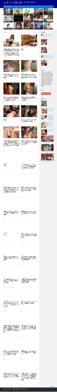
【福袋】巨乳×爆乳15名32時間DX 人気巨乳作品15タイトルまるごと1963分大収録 (29, 281)
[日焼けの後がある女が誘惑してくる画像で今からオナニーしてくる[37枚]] (29, 89)
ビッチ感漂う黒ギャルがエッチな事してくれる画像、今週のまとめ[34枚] (11, 281)
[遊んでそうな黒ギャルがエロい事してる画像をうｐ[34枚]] (29, 293)
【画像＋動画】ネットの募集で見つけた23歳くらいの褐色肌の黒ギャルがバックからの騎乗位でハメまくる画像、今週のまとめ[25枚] (29, 376)
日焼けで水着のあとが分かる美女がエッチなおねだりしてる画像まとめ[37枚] (29, 142)
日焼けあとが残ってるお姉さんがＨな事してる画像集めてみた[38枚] (10, 213)
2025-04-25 (22, 122)
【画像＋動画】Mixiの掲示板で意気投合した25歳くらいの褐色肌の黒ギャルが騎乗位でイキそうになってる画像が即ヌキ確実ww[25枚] (11, 328)
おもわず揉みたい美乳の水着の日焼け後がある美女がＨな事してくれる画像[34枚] (29, 258)
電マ (45, 84)
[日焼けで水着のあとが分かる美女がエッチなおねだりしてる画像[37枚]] (29, 225)
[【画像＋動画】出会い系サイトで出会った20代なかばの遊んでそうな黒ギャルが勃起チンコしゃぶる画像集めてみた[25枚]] (11, 179)
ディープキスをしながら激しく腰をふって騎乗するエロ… (47, 142)
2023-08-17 (5, 307)
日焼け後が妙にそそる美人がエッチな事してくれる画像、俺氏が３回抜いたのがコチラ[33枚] (28, 327)
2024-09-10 (5, 193)
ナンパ (52, 74)
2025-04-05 (5, 166)
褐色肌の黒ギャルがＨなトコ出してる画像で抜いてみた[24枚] (28, 212)
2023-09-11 (22, 283)
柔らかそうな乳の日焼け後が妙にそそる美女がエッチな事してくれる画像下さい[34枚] (11, 99)
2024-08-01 (5, 235)
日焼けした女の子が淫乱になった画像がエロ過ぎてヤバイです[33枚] (11, 258)
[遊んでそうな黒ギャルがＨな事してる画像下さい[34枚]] (29, 111)
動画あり (43, 79)
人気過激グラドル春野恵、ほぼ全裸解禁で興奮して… (47, 152)
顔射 (47, 84)
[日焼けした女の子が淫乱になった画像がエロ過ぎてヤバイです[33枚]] (11, 248)
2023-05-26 (22, 304)
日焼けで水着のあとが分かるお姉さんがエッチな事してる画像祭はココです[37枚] (28, 189)
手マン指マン (43, 80)
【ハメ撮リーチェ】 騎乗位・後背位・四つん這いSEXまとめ (19, 2)
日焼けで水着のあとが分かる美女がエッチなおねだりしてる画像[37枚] (29, 236)
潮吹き (49, 80)
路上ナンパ (43, 84)
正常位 (46, 80)
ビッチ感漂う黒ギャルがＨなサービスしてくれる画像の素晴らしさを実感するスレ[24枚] (28, 166)
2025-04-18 (5, 146)
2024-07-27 (22, 238)
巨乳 (50, 79)
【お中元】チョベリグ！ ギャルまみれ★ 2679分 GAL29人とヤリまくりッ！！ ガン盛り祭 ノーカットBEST (11, 304)
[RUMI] (11, 156)
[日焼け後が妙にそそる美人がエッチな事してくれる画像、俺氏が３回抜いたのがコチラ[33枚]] (29, 317)
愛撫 (52, 79)
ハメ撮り (47, 75)
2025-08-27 (22, 101)
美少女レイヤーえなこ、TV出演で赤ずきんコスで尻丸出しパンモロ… (47, 161)
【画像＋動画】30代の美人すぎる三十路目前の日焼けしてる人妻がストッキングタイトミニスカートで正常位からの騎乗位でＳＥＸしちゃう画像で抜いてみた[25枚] (11, 52)
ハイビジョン (43, 75)
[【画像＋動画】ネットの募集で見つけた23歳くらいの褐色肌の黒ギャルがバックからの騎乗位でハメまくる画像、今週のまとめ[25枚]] (29, 365)
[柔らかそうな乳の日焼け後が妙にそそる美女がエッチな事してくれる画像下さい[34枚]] (11, 89)
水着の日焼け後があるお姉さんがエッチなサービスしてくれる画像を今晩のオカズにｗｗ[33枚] (29, 76)
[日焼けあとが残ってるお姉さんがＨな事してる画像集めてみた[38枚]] (11, 203)
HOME (5, 6)
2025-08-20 (5, 121)
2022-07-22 (5, 355)
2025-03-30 (22, 169)
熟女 (51, 80)
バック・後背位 (50, 75)
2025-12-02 (22, 50)
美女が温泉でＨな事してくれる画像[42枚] (50, 131)
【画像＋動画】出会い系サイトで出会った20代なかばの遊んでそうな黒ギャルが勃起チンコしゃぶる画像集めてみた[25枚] (11, 189)
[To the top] (52, 387)
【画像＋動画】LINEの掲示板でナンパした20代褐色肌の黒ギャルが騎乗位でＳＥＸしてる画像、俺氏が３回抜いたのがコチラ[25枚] (11, 143)
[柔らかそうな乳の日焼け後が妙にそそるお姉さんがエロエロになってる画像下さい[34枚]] (11, 343)
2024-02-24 (5, 283)
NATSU (5, 119)
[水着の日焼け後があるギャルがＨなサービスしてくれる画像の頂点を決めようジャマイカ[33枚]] (11, 365)
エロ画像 (4, 73)
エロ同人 (9, 6)
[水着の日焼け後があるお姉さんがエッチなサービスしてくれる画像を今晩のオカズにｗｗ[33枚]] (29, 66)
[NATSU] (11, 111)
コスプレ (43, 74)
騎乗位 (50, 84)
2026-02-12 (5, 56)
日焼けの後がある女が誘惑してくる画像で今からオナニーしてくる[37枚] (28, 99)
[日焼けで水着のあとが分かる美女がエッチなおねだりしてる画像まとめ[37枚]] (29, 132)
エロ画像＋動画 (5, 118)
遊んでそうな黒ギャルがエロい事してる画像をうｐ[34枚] (28, 302)
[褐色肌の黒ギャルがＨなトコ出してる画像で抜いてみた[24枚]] (29, 203)
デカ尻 (49, 74)
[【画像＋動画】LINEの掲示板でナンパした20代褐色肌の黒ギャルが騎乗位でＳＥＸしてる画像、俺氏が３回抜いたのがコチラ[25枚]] (11, 132)
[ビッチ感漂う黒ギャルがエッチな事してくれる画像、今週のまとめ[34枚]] (11, 271)
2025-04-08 (22, 145)
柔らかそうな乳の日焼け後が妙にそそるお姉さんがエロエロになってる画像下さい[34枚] (11, 353)
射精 (47, 79)
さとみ (5, 234)
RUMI (4, 165)
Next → (36, 384)
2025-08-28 (5, 101)
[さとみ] (11, 225)
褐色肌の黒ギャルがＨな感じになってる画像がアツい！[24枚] (28, 352)
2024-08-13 (5, 215)
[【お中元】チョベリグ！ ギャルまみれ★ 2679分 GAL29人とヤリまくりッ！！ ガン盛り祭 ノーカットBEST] (11, 293)
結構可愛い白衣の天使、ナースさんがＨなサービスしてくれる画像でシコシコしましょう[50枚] (50, 124)
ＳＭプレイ (43, 85)
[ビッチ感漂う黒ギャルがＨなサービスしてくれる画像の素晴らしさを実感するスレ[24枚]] (29, 156)
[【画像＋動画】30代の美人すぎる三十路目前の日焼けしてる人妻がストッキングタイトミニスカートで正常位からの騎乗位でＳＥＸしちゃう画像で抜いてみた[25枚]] (11, 41)
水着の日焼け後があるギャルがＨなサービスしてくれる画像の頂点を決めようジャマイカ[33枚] (11, 375)
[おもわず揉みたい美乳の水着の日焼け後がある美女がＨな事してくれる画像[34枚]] (29, 248)
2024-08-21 (22, 191)
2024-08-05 (22, 214)
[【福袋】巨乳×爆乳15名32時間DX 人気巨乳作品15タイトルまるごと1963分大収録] (29, 271)
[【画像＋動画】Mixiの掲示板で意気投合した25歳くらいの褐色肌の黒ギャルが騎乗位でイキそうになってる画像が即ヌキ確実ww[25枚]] (11, 317)
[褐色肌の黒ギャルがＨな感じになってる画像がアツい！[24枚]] (29, 343)
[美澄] (29, 41)
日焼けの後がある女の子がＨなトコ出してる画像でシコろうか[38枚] (11, 76)
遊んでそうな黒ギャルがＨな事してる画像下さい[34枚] (28, 120)
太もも (45, 79)
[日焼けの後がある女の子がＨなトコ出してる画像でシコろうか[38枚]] (11, 66)
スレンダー (46, 74)
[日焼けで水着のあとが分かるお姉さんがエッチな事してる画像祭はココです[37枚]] (29, 179)
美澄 (22, 49)
